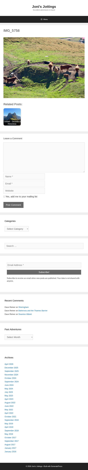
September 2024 (12, 382)
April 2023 (9, 399)
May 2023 (9, 396)
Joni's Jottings (44, 6)
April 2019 (9, 427)
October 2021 (10, 417)
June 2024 (9, 385)
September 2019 (12, 420)
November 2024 (11, 375)
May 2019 (9, 424)
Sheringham (23, 307)
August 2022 (10, 403)
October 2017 (10, 438)
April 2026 (9, 364)
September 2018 (12, 431)
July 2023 (9, 392)
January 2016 (10, 452)
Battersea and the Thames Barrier (32, 311)
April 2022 (9, 413)
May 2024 (9, 389)
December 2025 (11, 368)
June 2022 (9, 406)
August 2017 (10, 445)
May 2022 (9, 410)
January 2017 (10, 448)
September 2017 (12, 441)
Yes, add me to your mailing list (21, 196)
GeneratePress (56, 466)
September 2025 (12, 371)
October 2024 (10, 378)
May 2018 (9, 434)
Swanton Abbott (25, 314)
